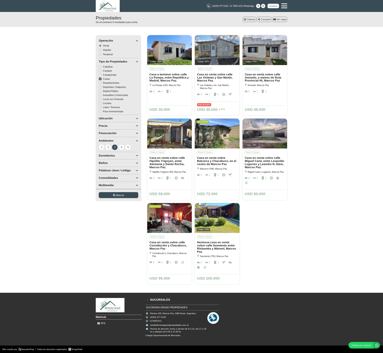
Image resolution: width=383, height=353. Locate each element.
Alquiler (107, 50)
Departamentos (111, 83)
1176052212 (156, 321)
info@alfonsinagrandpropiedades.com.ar (169, 325)
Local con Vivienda (113, 99)
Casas (106, 79)
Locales (107, 103)
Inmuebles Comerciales (115, 95)
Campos (107, 71)
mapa (283, 19)
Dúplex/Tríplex (110, 91)
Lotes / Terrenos (111, 107)
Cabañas (108, 66)
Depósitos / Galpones (114, 87)
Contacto (273, 6)
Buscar (120, 195)
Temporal (108, 54)
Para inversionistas (113, 111)
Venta (106, 45)
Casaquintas (109, 75)
